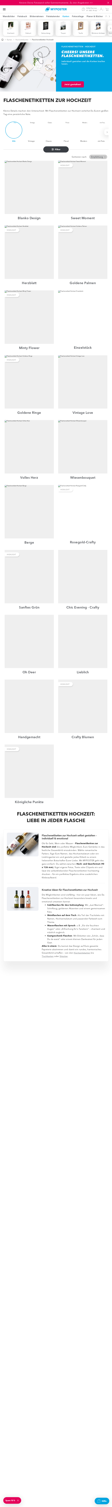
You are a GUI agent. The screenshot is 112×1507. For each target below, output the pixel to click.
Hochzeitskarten (22, 40)
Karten (9, 40)
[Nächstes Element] (108, 16)
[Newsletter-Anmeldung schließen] (18, 1500)
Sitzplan (64, 956)
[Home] (56, 9)
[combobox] (98, 157)
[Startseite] (2, 39)
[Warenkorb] (107, 9)
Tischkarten (48, 956)
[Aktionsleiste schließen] (108, 2)
